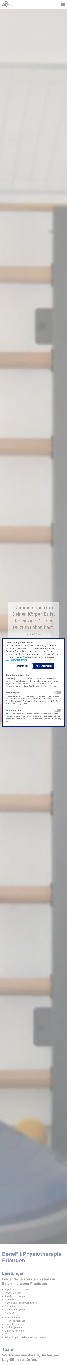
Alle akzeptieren (44, 665)
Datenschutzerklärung (16, 660)
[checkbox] (57, 692)
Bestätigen (22, 665)
